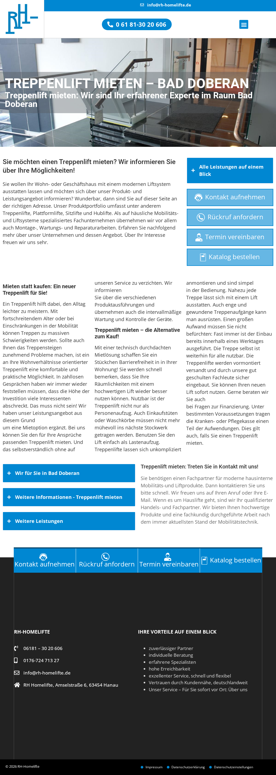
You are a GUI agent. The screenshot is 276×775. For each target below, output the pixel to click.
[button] (243, 24)
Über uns (237, 689)
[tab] (230, 170)
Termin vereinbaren (234, 236)
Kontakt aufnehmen (235, 196)
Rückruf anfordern (235, 216)
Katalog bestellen (234, 256)
